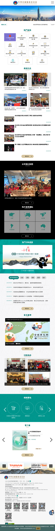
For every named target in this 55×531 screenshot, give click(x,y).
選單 (52, 2)
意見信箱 (20, 495)
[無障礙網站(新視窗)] (11, 524)
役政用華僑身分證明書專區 (32, 24)
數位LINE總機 (51, 512)
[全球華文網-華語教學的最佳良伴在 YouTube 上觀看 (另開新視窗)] (27, 332)
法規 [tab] (22, 277)
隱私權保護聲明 (36, 526)
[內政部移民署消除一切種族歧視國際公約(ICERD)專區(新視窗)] (39, 466)
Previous (4, 13)
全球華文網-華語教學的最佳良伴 (14, 319)
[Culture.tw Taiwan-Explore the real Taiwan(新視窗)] (15, 466)
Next (50, 13)
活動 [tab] (27, 277)
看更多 (27, 156)
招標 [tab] (38, 277)
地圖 (32, 481)
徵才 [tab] (44, 277)
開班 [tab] (33, 277)
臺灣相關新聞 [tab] (14, 277)
